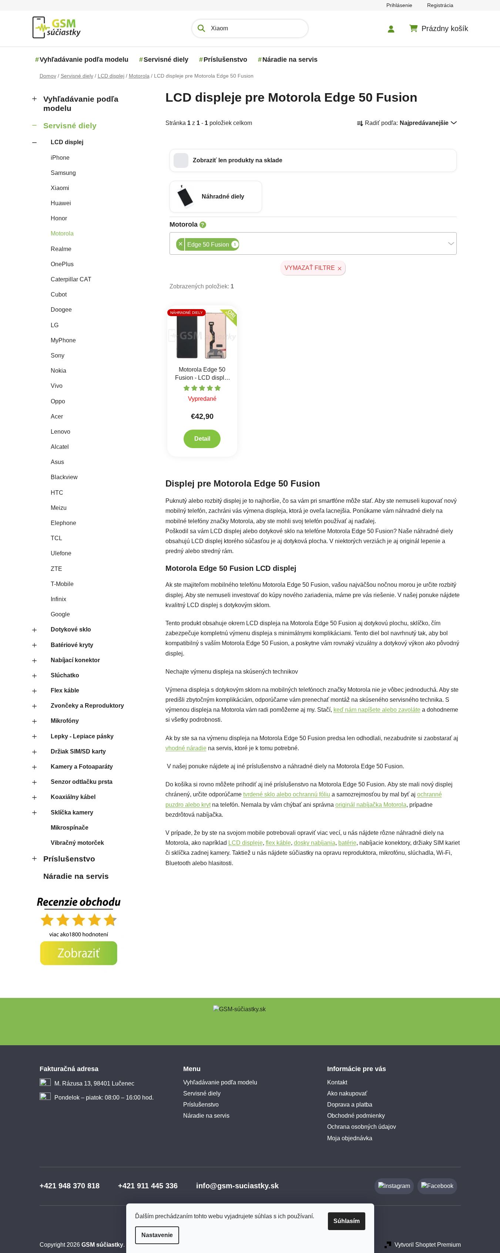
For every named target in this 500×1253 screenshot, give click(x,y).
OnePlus (62, 264)
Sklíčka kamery (72, 812)
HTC (57, 493)
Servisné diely (70, 125)
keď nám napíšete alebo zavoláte (376, 710)
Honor (59, 218)
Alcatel (60, 447)
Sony (57, 355)
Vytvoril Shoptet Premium (428, 1245)
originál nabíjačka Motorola (370, 805)
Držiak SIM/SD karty (78, 751)
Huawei (61, 203)
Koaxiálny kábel (73, 797)
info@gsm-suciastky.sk (237, 1186)
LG (54, 325)
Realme (61, 249)
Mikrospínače (69, 827)
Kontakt (337, 1082)
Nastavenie (157, 1235)
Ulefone (61, 553)
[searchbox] (241, 245)
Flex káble (65, 690)
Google (60, 614)
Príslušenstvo (69, 858)
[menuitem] (84, 59)
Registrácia (440, 5)
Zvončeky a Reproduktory (87, 705)
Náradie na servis (76, 876)
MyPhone (63, 340)
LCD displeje (245, 843)
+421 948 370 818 (70, 1186)
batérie (347, 843)
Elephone (63, 523)
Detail (202, 439)
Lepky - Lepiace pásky (82, 736)
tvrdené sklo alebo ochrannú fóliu (286, 794)
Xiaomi (60, 188)
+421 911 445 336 (148, 1186)
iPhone (60, 158)
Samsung (63, 173)
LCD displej (67, 142)
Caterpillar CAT (71, 279)
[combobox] (313, 243)
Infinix (58, 599)
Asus (57, 462)
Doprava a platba (349, 1104)
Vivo (57, 386)
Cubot (59, 294)
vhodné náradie (186, 748)
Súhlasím (346, 1221)
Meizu (59, 508)
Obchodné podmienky (356, 1116)
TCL (56, 538)
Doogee (61, 310)
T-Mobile (62, 584)
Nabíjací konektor (75, 660)
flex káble (278, 843)
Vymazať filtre (310, 268)
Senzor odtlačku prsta (82, 782)
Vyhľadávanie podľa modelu (80, 103)
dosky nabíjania (314, 843)
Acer (57, 416)
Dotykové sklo (71, 629)
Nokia (58, 371)
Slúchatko (65, 675)
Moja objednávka (349, 1138)
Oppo (58, 401)
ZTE (56, 569)
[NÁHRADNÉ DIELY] (202, 335)
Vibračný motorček (77, 843)
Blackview (64, 477)
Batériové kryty (72, 645)
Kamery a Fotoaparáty (82, 766)
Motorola (62, 233)
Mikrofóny (65, 721)
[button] (313, 160)
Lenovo (60, 432)
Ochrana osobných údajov (361, 1127)
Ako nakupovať (347, 1093)
